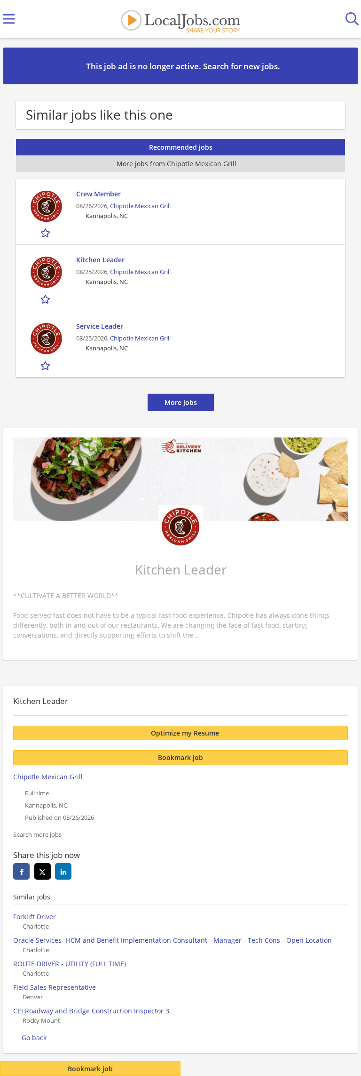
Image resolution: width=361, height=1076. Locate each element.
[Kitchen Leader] (46, 272)
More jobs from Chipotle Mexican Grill (176, 163)
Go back (34, 1037)
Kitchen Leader (100, 259)
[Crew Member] (46, 206)
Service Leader (99, 326)
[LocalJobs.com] (180, 19)
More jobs (181, 402)
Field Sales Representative (54, 987)
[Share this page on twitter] (42, 871)
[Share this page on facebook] (21, 871)
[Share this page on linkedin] (63, 871)
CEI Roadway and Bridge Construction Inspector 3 (91, 1010)
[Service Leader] (46, 338)
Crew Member (98, 193)
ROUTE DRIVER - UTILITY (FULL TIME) (69, 963)
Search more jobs (37, 835)
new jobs (260, 66)
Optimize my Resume (185, 732)
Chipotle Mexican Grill (140, 206)
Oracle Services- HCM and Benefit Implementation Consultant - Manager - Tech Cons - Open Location (172, 940)
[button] (343, 65)
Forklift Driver (34, 916)
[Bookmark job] (46, 232)
